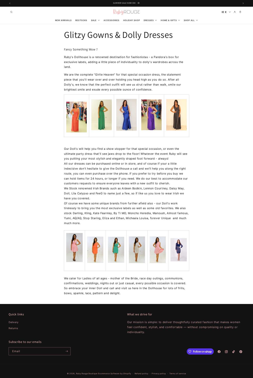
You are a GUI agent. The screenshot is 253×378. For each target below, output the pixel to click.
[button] (11, 12)
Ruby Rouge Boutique (87, 373)
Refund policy (141, 373)
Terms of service (177, 373)
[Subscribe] (66, 351)
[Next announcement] (243, 3)
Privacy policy (159, 373)
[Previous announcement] (10, 3)
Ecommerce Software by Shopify (114, 373)
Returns (13, 328)
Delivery (14, 322)
